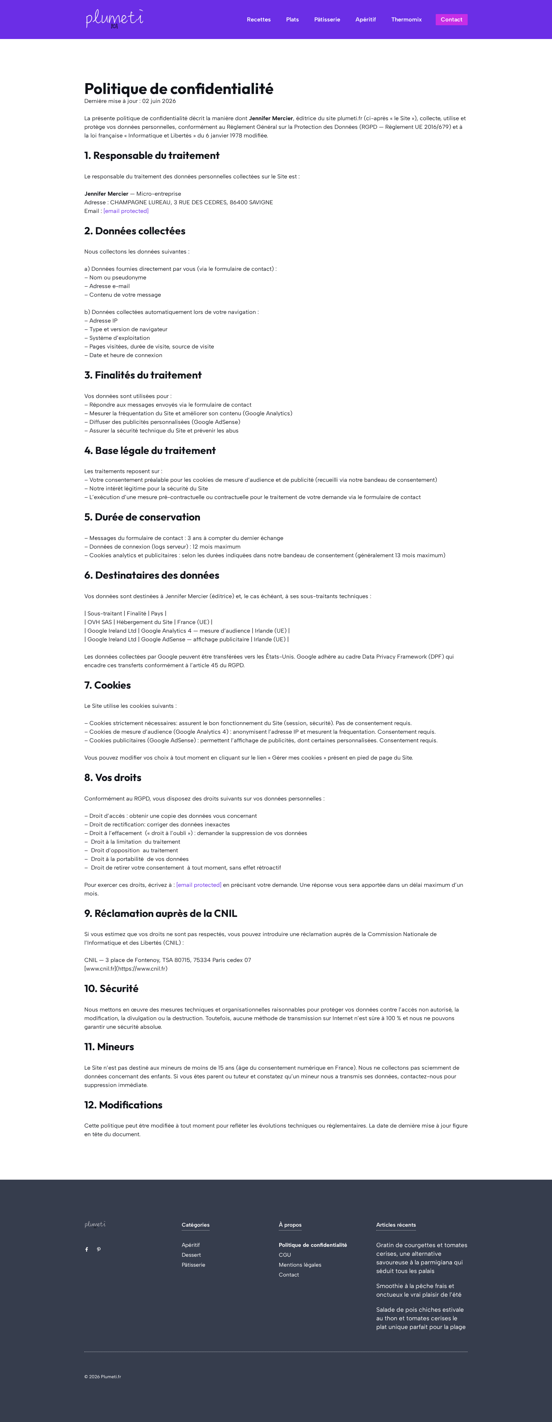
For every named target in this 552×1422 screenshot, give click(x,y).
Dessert (191, 1255)
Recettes (259, 19)
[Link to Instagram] (98, 1249)
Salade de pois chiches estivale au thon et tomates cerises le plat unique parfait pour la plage (421, 1318)
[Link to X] (86, 1249)
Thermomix (406, 19)
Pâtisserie (327, 19)
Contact (452, 19)
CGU (285, 1255)
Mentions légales (300, 1265)
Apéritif (366, 19)
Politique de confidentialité (313, 1245)
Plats (292, 19)
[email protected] (126, 211)
